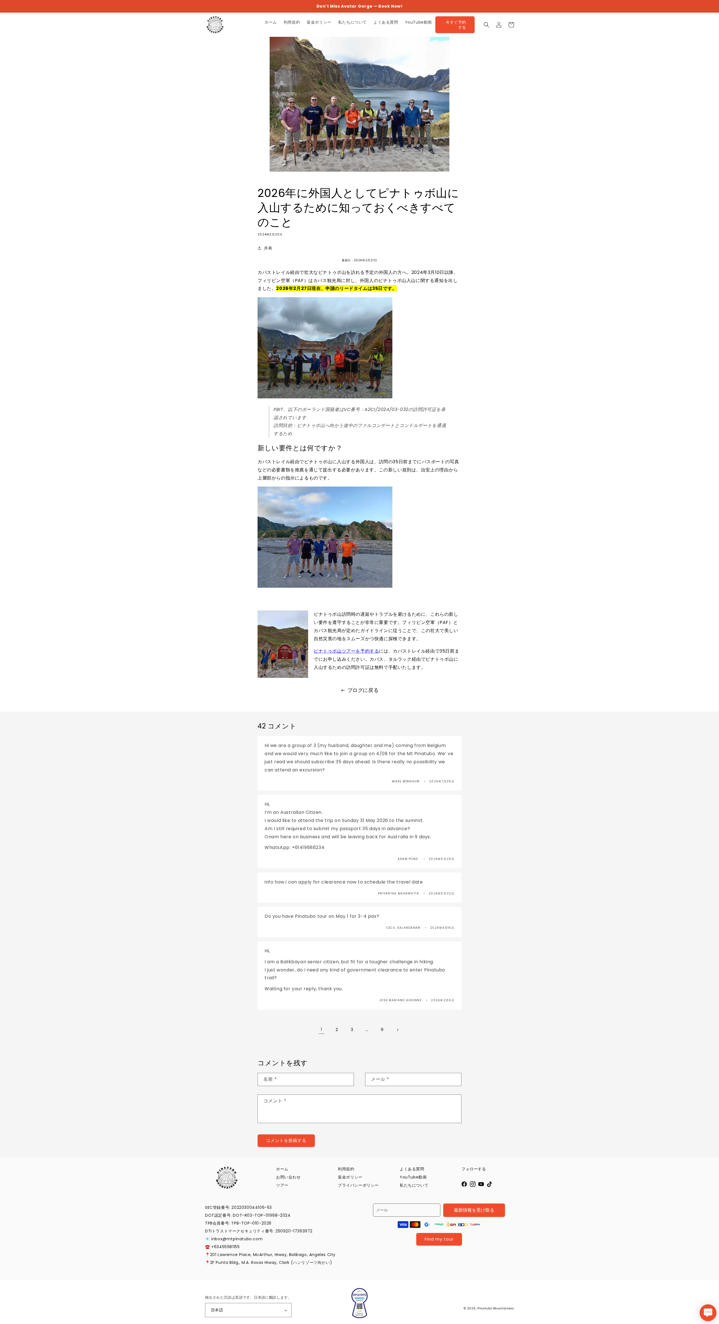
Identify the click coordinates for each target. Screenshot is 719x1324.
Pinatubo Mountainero (495, 1308)
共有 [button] (268, 248)
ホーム (282, 1169)
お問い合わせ (288, 1177)
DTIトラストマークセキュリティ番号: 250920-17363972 (259, 1231)
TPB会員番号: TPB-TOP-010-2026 (238, 1223)
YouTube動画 (413, 1177)
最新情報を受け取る (474, 1210)
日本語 (217, 1310)
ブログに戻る (363, 690)
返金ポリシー (350, 1177)
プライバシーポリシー (358, 1185)
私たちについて (414, 1185)
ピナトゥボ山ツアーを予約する (346, 651)
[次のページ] (397, 1030)
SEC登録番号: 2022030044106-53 (238, 1207)
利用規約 (346, 1169)
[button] (486, 25)
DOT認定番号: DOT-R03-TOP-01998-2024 (248, 1215)
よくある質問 (412, 1169)
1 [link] (321, 1029)
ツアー (282, 1185)
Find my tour (439, 1239)
